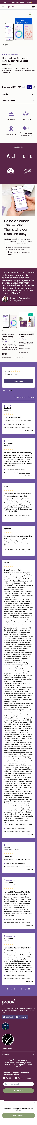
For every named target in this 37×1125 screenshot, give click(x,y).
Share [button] (28, 427)
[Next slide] (32, 333)
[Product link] (10, 321)
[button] (3, 7)
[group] (18, 371)
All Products (23, 352)
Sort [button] (3, 391)
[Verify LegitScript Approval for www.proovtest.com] (5, 1030)
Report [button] (23, 427)
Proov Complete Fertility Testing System (7, 336)
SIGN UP (18, 1091)
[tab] (20, 397)
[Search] (30, 7)
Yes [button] (20, 427)
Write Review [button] (18, 381)
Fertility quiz (18, 1115)
